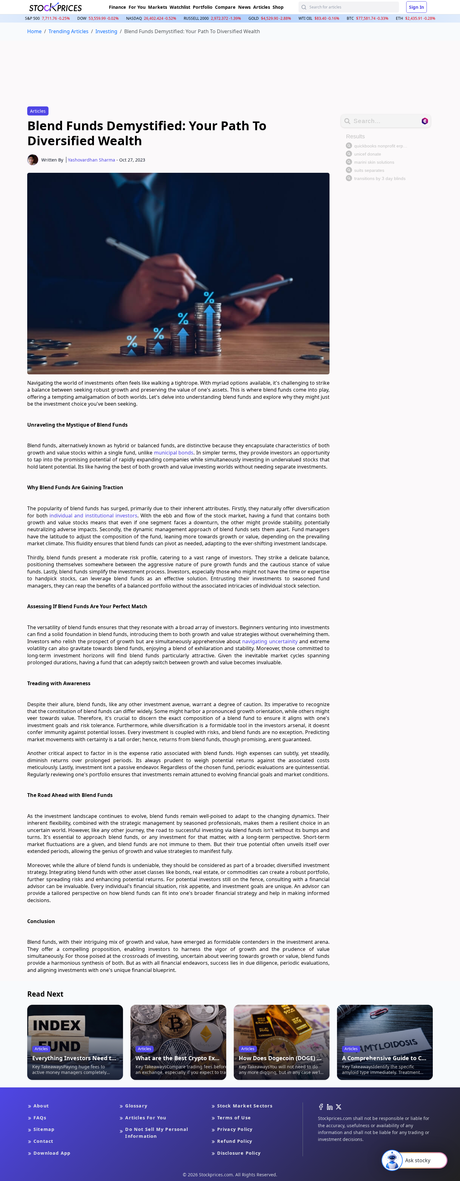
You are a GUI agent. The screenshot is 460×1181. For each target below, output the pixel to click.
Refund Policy (235, 1141)
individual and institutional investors (93, 515)
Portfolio (202, 7)
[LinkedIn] (330, 1106)
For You (137, 7)
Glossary (136, 1106)
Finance (117, 7)
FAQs (39, 1118)
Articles (261, 7)
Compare (225, 7)
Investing (106, 31)
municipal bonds (174, 452)
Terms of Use (234, 1118)
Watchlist (180, 7)
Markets (157, 7)
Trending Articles (69, 31)
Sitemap (43, 1129)
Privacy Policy (235, 1129)
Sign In (416, 7)
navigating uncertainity (269, 641)
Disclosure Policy (239, 1153)
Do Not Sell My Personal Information (156, 1132)
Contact (43, 1141)
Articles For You (145, 1118)
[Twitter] (338, 1106)
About (41, 1106)
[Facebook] (321, 1106)
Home (34, 31)
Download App (51, 1153)
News (244, 7)
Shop (278, 7)
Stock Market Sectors (245, 1106)
